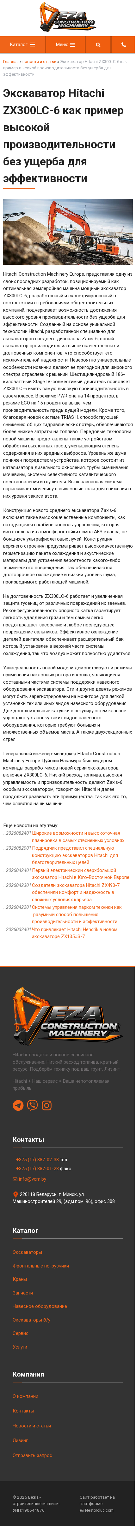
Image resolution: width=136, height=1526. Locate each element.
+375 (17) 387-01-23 (37, 1168)
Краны (20, 1279)
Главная (11, 61)
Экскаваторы (27, 1252)
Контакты (23, 1411)
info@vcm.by (32, 1179)
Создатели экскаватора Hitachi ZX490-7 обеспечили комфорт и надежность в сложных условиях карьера (76, 892)
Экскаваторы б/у (31, 1320)
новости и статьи (39, 61)
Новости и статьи (32, 1426)
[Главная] (68, 31)
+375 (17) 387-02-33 (37, 1160)
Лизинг (20, 1440)
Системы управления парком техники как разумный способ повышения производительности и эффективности (77, 914)
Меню (63, 44)
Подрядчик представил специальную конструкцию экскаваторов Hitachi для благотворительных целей (75, 855)
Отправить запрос (32, 1455)
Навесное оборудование (40, 1306)
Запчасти (23, 1293)
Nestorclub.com (99, 1510)
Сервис (20, 1333)
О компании (25, 1396)
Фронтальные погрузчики (41, 1266)
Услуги (20, 1347)
